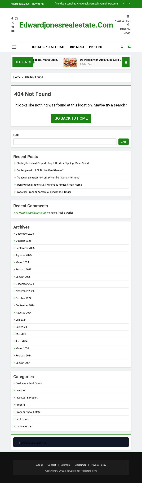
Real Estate (22, 419)
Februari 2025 (23, 269)
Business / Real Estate (48, 47)
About (39, 464)
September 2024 (25, 305)
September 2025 (25, 248)
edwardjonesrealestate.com (66, 25)
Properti (95, 47)
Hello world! (66, 212)
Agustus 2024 (24, 312)
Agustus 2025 (24, 255)
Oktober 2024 (23, 298)
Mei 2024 (21, 334)
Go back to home (71, 118)
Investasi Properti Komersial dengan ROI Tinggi (44, 192)
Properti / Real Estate (28, 412)
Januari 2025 (23, 276)
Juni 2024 (21, 327)
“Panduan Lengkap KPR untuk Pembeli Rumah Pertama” (87, 3)
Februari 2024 (23, 355)
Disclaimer (80, 464)
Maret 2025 (22, 262)
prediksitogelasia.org (33, 443)
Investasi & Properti (27, 397)
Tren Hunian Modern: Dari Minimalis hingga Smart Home (49, 184)
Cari (16, 135)
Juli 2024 (21, 319)
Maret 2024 (22, 348)
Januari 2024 (23, 362)
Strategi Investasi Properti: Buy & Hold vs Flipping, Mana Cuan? (53, 163)
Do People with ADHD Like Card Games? (102, 59)
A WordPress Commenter (31, 212)
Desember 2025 (25, 233)
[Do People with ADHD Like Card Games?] (66, 64)
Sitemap (65, 464)
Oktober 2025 (23, 240)
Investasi (77, 47)
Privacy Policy (98, 464)
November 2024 (25, 291)
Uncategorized (24, 426)
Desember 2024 (25, 283)
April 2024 (21, 341)
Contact (51, 464)
